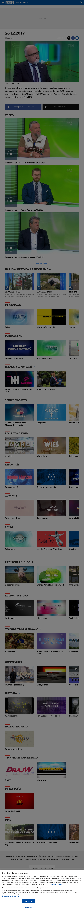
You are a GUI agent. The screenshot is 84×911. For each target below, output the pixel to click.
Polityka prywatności (56, 884)
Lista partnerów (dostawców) (11, 896)
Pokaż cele (28, 907)
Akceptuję (28, 901)
